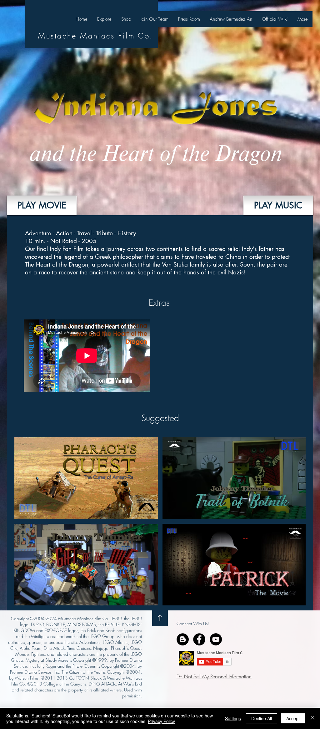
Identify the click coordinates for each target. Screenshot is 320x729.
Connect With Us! (193, 623)
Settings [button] (233, 718)
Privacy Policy (161, 721)
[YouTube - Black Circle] (216, 639)
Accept (293, 718)
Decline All (261, 718)
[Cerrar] (312, 718)
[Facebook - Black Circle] (199, 639)
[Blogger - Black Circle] (183, 639)
